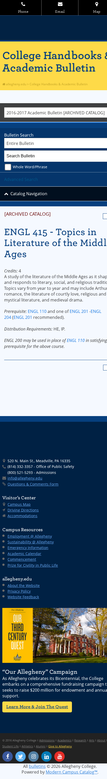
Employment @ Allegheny (30, 536)
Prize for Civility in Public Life (33, 565)
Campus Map (19, 504)
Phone (23, 11)
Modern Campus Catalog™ (71, 772)
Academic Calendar (24, 553)
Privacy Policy (19, 591)
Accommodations (22, 515)
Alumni (40, 746)
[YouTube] (59, 756)
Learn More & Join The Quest (37, 706)
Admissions (47, 740)
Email (60, 11)
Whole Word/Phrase (30, 166)
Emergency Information (28, 547)
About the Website (24, 585)
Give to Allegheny (60, 746)
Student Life (10, 746)
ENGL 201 (79, 311)
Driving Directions (23, 510)
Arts (91, 740)
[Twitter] (20, 756)
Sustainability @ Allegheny (31, 541)
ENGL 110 (37, 311)
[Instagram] (33, 756)
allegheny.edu (15, 84)
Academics (64, 740)
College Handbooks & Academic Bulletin (59, 84)
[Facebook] (7, 756)
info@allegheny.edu (25, 478)
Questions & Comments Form (33, 484)
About (101, 740)
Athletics (27, 746)
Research (80, 740)
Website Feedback (23, 596)
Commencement (22, 559)
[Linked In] (46, 756)
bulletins (37, 766)
